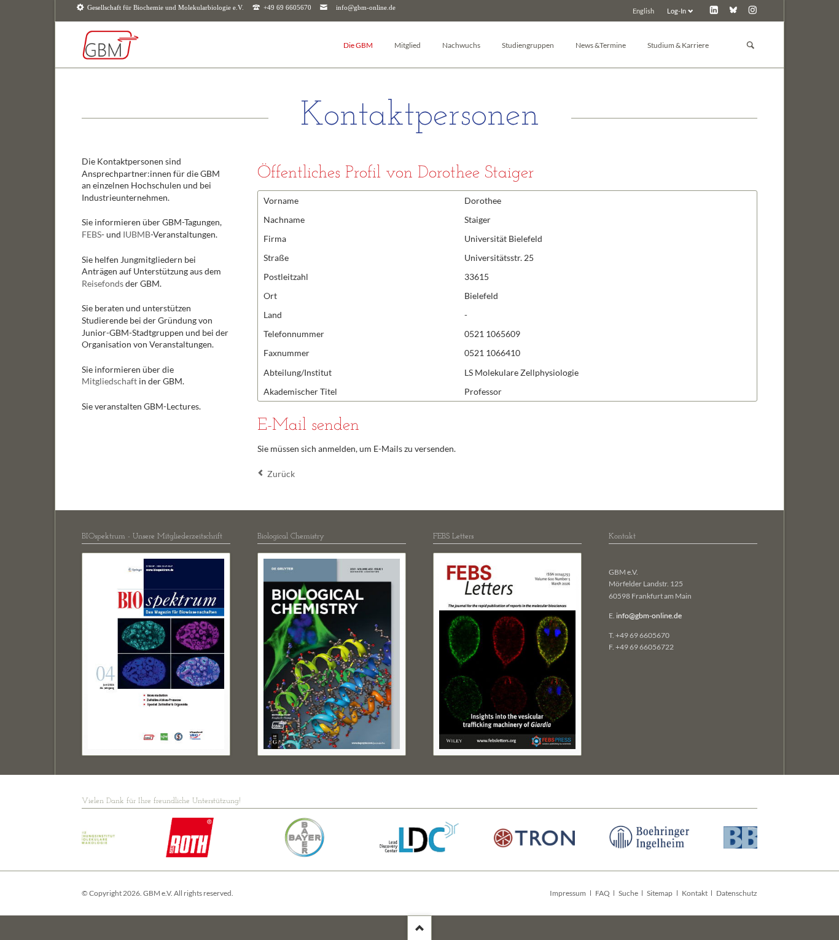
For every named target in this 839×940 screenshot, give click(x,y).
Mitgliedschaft (109, 381)
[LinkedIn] (714, 9)
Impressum (568, 893)
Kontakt (695, 893)
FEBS (91, 234)
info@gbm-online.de (366, 7)
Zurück (281, 473)
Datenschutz (736, 893)
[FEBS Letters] (507, 654)
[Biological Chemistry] (331, 654)
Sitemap (660, 893)
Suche (628, 893)
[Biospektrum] (156, 654)
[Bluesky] (733, 9)
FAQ (602, 893)
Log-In (676, 11)
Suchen (750, 45)
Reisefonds (102, 283)
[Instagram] (752, 9)
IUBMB (136, 234)
